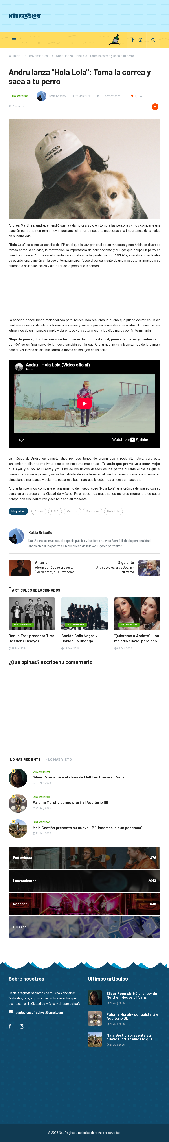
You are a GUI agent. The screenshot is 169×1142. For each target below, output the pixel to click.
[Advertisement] (80, 15)
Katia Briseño (57, 96)
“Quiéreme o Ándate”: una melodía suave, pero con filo (136, 638)
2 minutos (18, 106)
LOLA (55, 511)
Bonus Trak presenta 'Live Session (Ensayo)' (31, 638)
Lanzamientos (38, 56)
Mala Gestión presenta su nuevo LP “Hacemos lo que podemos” (87, 827)
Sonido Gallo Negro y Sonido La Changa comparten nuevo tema (81, 638)
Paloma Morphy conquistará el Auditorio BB (70, 802)
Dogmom (92, 511)
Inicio (16, 56)
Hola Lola (113, 511)
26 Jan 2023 (83, 96)
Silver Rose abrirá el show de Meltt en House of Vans (79, 777)
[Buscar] (153, 40)
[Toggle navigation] (14, 40)
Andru (39, 511)
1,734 (138, 96)
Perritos (72, 511)
